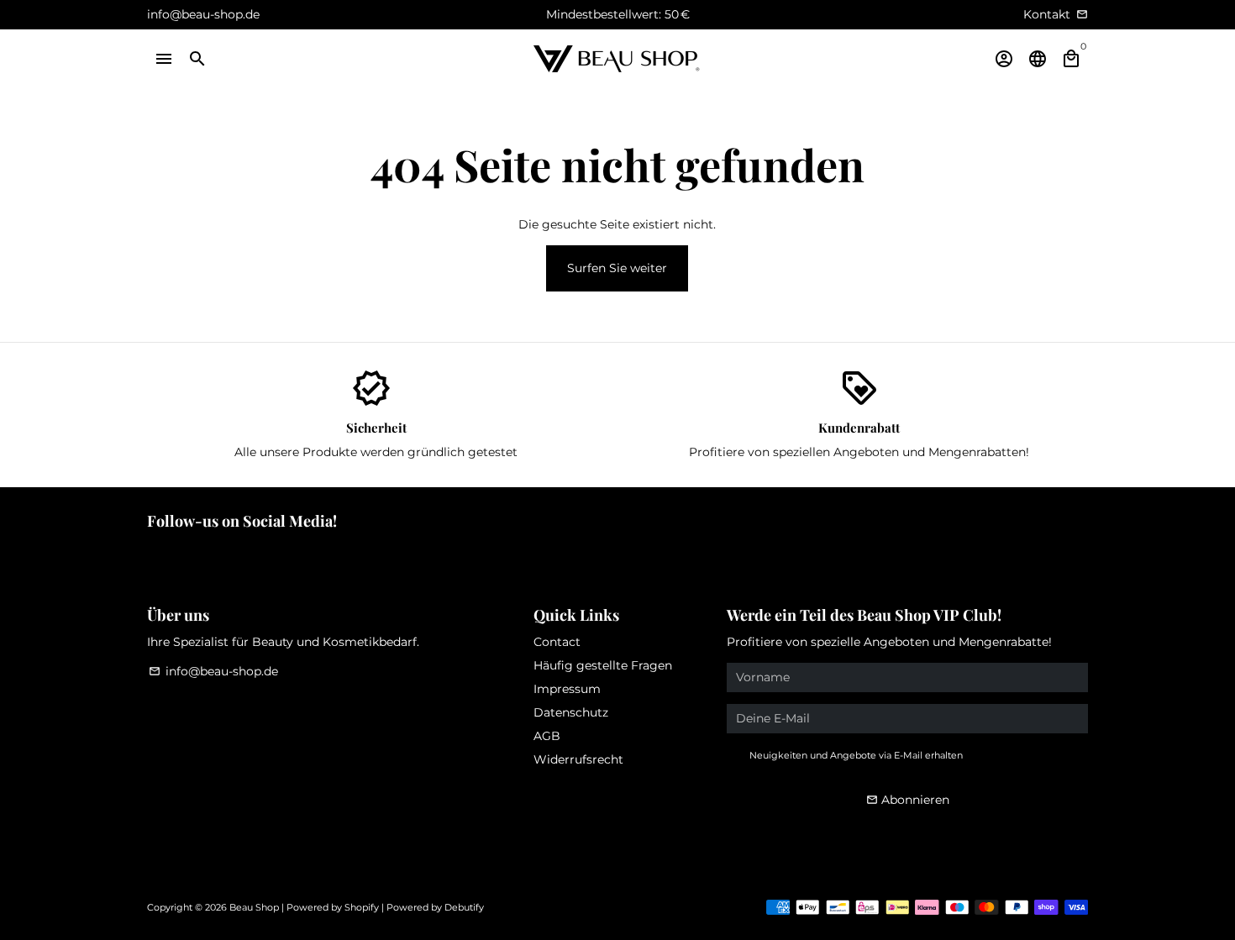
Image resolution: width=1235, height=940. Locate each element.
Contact (557, 641)
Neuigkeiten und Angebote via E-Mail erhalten (856, 755)
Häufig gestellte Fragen (602, 665)
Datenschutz (570, 712)
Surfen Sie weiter (617, 268)
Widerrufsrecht (578, 759)
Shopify (361, 907)
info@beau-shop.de (213, 671)
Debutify (464, 907)
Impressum (567, 688)
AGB (546, 735)
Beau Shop (254, 907)
